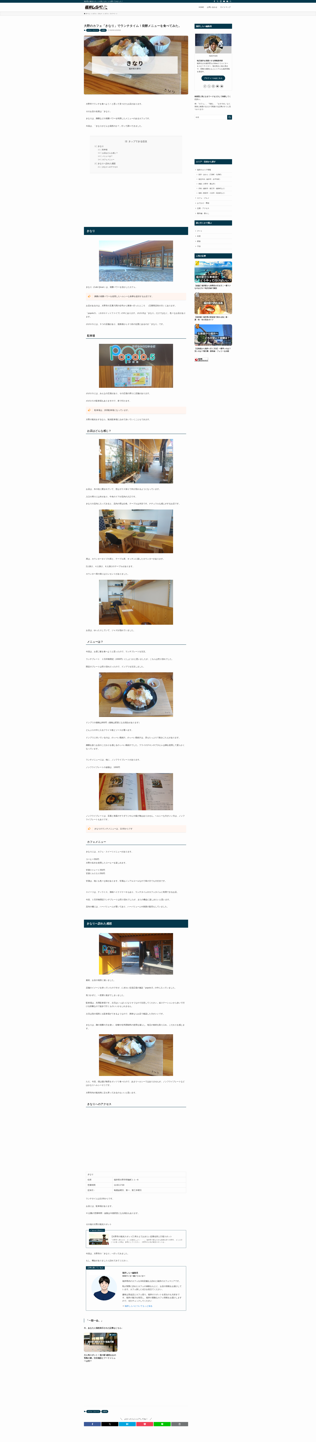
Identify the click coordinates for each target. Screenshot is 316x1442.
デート (199, 231)
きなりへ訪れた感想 (107, 163)
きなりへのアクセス (110, 167)
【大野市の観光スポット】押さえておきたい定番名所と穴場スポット (141, 1236)
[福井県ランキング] (201, 361)
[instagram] (220, 1)
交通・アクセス (203, 208)
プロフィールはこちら (213, 78)
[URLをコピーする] (179, 1424)
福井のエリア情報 (204, 170)
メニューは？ (107, 156)
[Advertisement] (136, 198)
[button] (92, 1424)
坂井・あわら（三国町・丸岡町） (210, 174)
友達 (199, 236)
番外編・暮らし (203, 213)
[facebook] (214, 1)
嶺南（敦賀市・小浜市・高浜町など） (212, 193)
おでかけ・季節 (203, 203)
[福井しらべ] (96, 7)
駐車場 (104, 150)
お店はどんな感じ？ (110, 153)
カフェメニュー (108, 159)
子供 (199, 246)
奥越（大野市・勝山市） (207, 184)
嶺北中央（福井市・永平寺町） (209, 179)
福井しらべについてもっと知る (138, 1306)
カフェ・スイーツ (92, 30)
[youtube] (224, 1)
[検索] (230, 1)
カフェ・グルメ (203, 198)
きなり (101, 146)
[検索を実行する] (229, 117)
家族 (199, 241)
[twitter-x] (217, 1)
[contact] (227, 1)
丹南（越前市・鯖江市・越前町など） (212, 188)
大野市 (103, 30)
